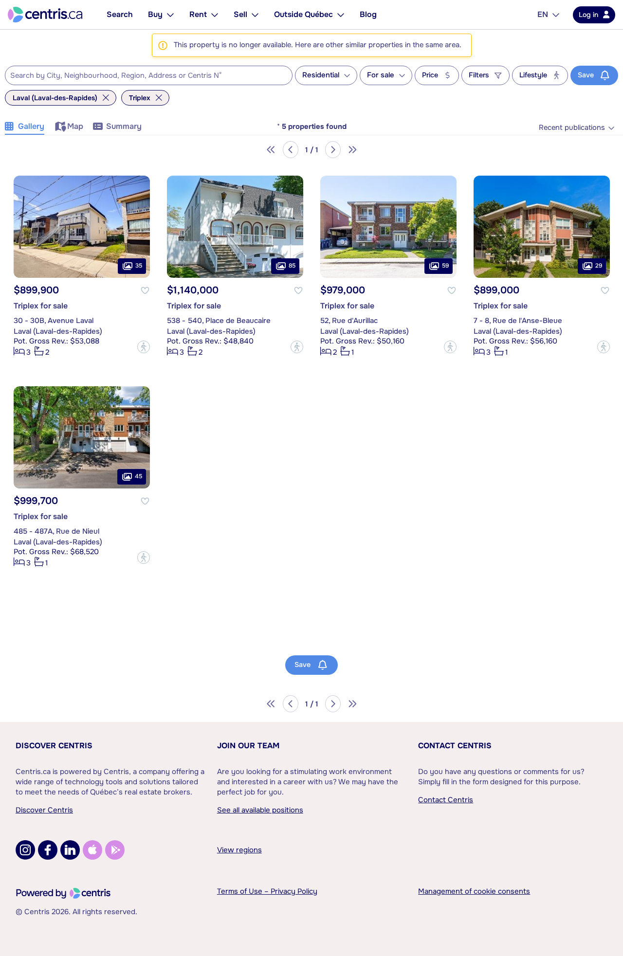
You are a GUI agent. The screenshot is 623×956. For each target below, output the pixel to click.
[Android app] (115, 850)
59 (445, 266)
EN (542, 14)
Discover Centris (54, 745)
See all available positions (260, 810)
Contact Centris (455, 745)
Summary (124, 126)
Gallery (31, 126)
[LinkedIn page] (70, 850)
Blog (368, 14)
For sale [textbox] (380, 75)
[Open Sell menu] (255, 14)
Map (75, 126)
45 (138, 476)
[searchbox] (142, 76)
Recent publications (572, 127)
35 (138, 266)
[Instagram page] (25, 850)
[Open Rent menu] (215, 14)
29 (598, 266)
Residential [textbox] (320, 75)
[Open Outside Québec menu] (341, 14)
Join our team (248, 745)
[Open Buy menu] (170, 14)
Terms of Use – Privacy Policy (267, 891)
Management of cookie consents (474, 891)
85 (292, 266)
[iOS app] (92, 850)
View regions (239, 850)
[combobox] (149, 75)
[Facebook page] (47, 850)
